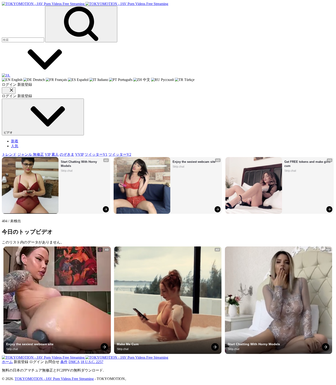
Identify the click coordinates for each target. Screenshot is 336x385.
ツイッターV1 (96, 154)
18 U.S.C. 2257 (91, 362)
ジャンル (25, 154)
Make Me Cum (128, 344)
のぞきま (67, 154)
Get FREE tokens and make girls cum (307, 164)
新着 (14, 141)
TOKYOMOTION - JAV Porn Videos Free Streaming (54, 379)
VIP (48, 154)
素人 (55, 154)
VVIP (79, 154)
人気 (14, 146)
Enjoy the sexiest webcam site (194, 161)
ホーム (7, 362)
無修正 (38, 154)
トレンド (9, 154)
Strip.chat (66, 170)
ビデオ (8, 132)
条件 (64, 362)
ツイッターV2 (119, 154)
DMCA (74, 362)
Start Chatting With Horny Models (79, 164)
